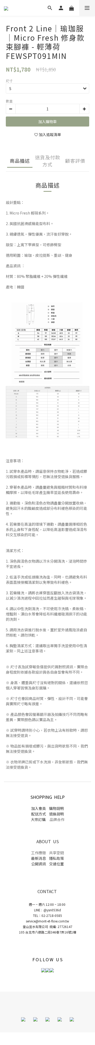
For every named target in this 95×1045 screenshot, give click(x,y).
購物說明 (56, 808)
